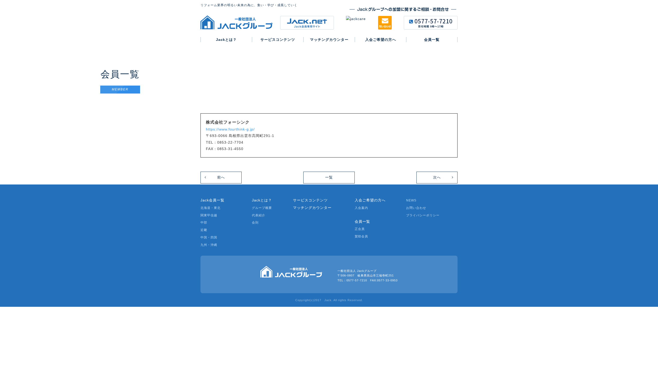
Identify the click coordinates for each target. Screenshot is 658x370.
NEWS (411, 200)
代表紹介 (258, 215)
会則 (255, 222)
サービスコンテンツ (310, 200)
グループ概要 (262, 208)
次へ (437, 177)
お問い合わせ (416, 208)
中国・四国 (208, 237)
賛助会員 (361, 236)
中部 (203, 222)
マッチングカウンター (312, 208)
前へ (221, 177)
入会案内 (361, 208)
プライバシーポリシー (423, 215)
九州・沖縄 (208, 245)
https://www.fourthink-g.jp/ (230, 129)
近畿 (203, 230)
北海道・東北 (210, 208)
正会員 (360, 229)
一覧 (329, 177)
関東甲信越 (208, 215)
